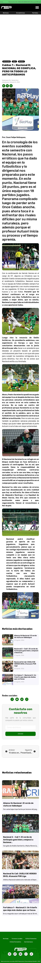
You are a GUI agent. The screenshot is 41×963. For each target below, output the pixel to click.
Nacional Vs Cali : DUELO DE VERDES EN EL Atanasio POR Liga (25, 664)
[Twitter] (15, 954)
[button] (37, 7)
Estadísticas (20, 13)
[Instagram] (26, 954)
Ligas (14, 61)
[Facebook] (9, 954)
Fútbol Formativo (15, 942)
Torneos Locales (17, 938)
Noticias (6, 13)
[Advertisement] (20, 36)
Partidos (35, 13)
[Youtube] (20, 954)
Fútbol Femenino (30, 938)
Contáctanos (28, 942)
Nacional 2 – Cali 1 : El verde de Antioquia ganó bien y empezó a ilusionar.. (26, 651)
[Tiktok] (31, 954)
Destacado (6, 61)
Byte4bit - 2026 (36, 961)
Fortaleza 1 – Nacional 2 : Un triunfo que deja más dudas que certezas (25, 677)
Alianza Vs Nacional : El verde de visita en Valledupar (25, 636)
